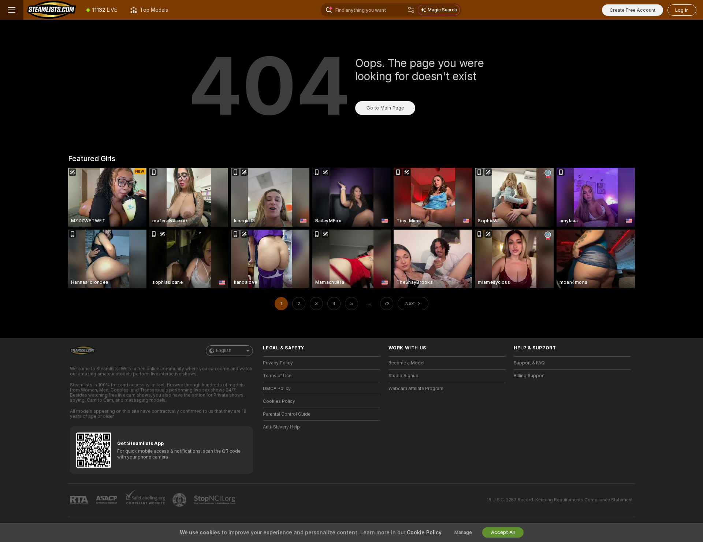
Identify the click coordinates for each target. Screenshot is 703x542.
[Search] (411, 10)
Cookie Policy (424, 532)
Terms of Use (277, 375)
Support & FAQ (529, 362)
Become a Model (406, 362)
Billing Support (529, 375)
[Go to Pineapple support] (180, 500)
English (223, 350)
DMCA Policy (277, 388)
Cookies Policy (279, 401)
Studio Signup (403, 375)
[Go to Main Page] (51, 10)
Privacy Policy (278, 362)
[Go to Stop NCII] (215, 499)
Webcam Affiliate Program (415, 388)
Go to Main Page (385, 108)
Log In (682, 10)
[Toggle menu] (11, 10)
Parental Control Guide (286, 414)
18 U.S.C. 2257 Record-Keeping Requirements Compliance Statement (560, 499)
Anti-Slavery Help (281, 427)
